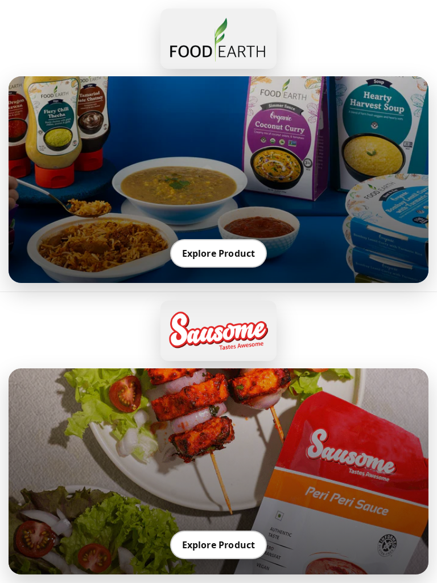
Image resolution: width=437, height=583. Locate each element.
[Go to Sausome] (218, 331)
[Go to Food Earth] (218, 39)
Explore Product (218, 253)
